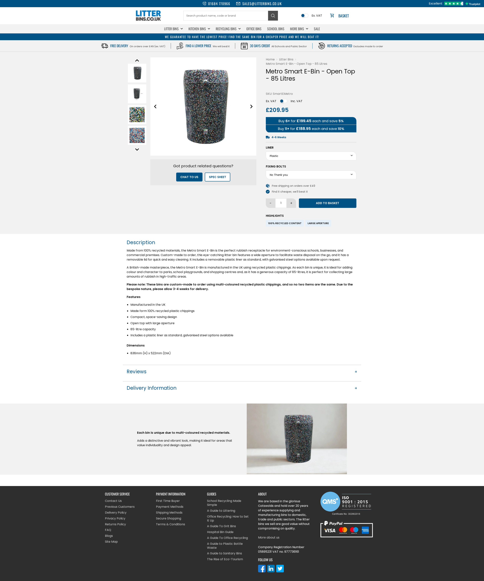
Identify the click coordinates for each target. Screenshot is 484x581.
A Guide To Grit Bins (221, 526)
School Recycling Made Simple (224, 503)
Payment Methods (169, 507)
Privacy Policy (115, 519)
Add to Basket (327, 203)
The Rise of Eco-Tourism (225, 559)
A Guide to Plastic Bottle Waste (225, 546)
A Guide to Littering (221, 511)
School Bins (275, 28)
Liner (270, 147)
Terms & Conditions (170, 524)
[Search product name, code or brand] (273, 16)
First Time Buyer (168, 501)
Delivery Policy (115, 513)
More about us (268, 538)
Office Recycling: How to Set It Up (228, 519)
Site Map (111, 542)
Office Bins (253, 28)
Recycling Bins (226, 28)
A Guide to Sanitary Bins (224, 554)
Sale (317, 28)
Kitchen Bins (197, 28)
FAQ (108, 530)
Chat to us (189, 177)
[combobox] (225, 16)
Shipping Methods (169, 513)
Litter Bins (171, 28)
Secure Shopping (168, 519)
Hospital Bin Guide (220, 532)
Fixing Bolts (276, 166)
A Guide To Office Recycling (227, 538)
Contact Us (113, 501)
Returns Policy (115, 524)
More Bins (297, 28)
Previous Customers (120, 507)
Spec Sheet (217, 177)
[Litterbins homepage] (148, 21)
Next (137, 150)
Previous (137, 60)
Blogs (109, 536)
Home (270, 59)
